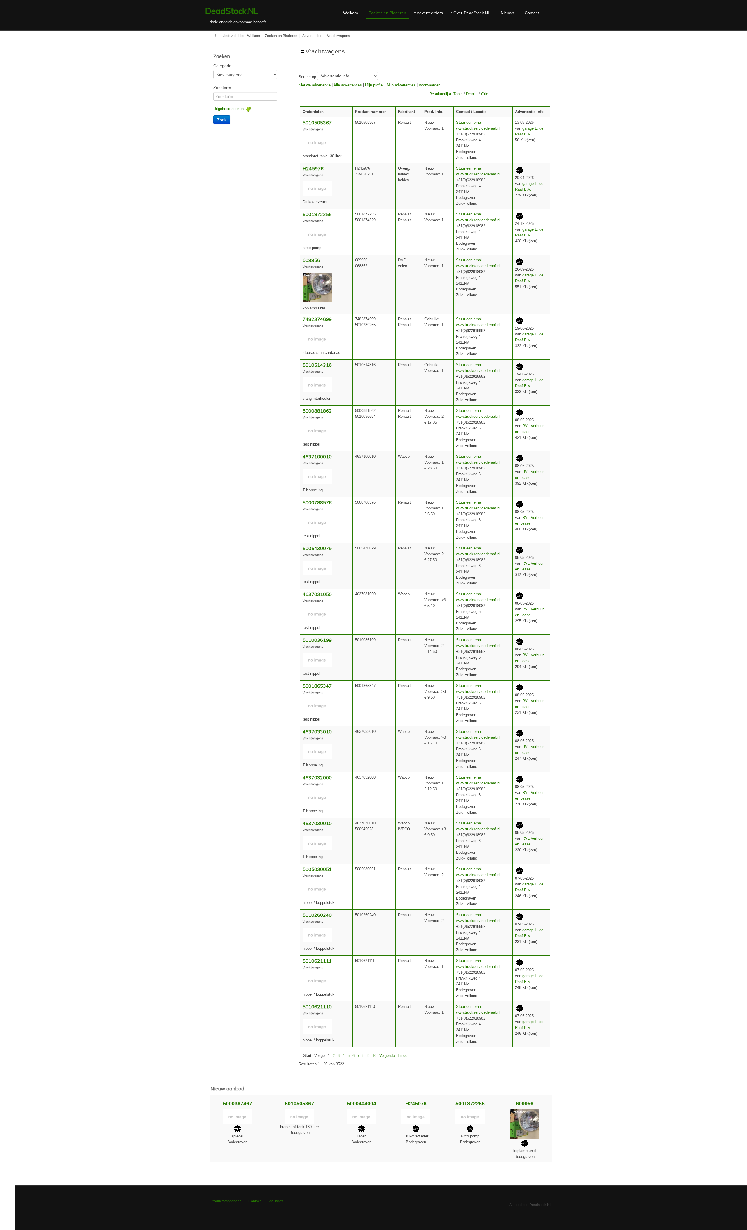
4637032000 (317, 777)
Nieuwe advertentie (315, 85)
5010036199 (317, 640)
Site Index (275, 1201)
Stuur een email (469, 122)
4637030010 (317, 823)
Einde (402, 1055)
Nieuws (507, 13)
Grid (484, 94)
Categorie (222, 65)
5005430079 (317, 548)
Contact (532, 13)
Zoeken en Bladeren (387, 13)
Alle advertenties (348, 85)
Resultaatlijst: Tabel (445, 94)
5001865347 (317, 686)
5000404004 (361, 1104)
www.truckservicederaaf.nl (478, 128)
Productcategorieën (226, 1201)
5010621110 (317, 1007)
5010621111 (317, 961)
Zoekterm (222, 87)
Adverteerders (430, 13)
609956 (311, 260)
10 (374, 1055)
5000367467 (237, 1104)
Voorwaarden (429, 85)
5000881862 (317, 411)
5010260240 (317, 915)
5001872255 (317, 214)
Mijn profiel (374, 85)
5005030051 (317, 869)
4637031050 (317, 594)
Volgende (387, 1055)
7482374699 (317, 319)
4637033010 (317, 732)
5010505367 (317, 123)
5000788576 (317, 502)
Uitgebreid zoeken (229, 109)
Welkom (350, 13)
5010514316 (317, 365)
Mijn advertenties (401, 85)
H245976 (313, 168)
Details (472, 94)
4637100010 (317, 457)
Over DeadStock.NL (471, 13)
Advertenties (312, 36)
